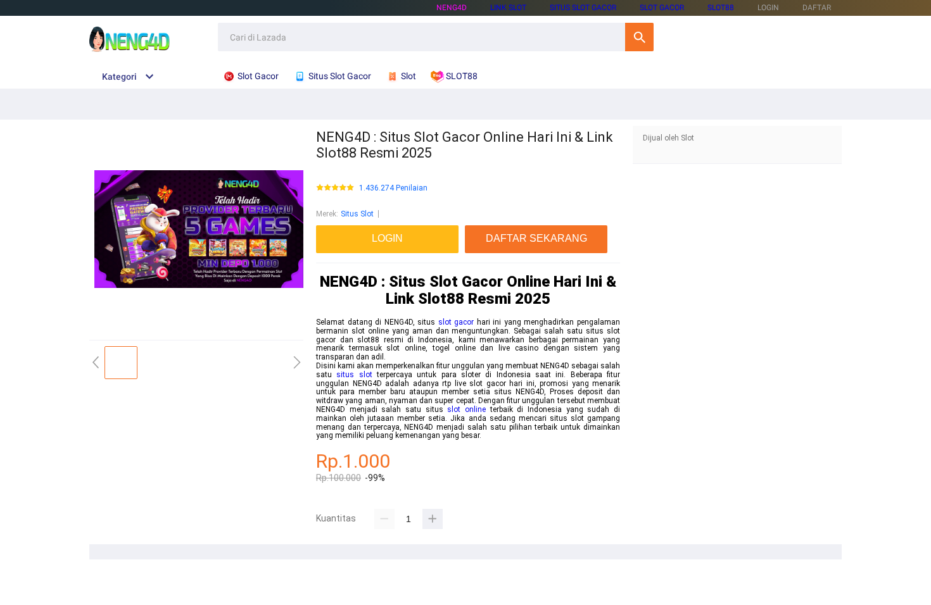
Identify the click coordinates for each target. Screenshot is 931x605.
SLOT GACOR (662, 7)
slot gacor (456, 322)
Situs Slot (357, 213)
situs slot (354, 374)
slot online (466, 409)
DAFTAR (816, 7)
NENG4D (451, 7)
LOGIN (768, 7)
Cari (639, 37)
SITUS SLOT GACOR (583, 7)
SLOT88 (720, 7)
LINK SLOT (508, 7)
